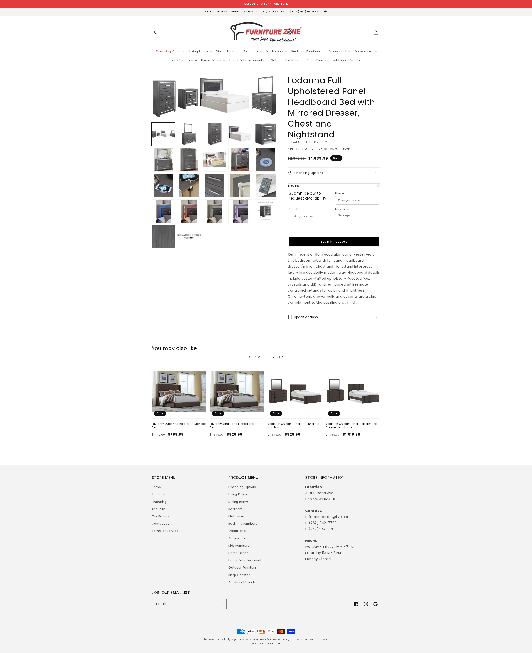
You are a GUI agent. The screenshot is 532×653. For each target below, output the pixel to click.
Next (276, 357)
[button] (156, 32)
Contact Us (160, 523)
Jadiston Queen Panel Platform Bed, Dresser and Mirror (352, 425)
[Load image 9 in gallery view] (240, 160)
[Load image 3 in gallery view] (214, 134)
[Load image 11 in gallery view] (163, 185)
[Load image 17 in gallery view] (189, 211)
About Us (159, 509)
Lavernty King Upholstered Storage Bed (235, 425)
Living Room (237, 494)
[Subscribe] (221, 604)
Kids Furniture (238, 546)
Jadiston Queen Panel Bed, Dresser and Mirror (294, 425)
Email (294, 209)
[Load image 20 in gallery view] (265, 211)
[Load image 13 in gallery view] (214, 185)
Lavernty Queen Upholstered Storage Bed (179, 425)
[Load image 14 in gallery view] (240, 185)
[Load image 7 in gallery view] (189, 160)
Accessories (237, 538)
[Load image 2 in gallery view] (189, 134)
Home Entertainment (244, 560)
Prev (256, 357)
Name (341, 193)
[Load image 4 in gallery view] (240, 134)
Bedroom (235, 509)
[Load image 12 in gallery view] (189, 185)
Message (342, 209)
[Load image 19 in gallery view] (240, 211)
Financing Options (242, 487)
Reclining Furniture (242, 523)
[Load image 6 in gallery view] (163, 160)
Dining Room (238, 502)
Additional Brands (241, 582)
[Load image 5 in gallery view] (265, 134)
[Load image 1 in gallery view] (163, 134)
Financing (159, 502)
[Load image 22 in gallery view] (189, 236)
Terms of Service (165, 531)
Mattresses (237, 516)
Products (159, 494)
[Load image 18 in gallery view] (214, 211)
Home (156, 487)
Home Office (238, 553)
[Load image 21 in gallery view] (163, 236)
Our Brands (160, 516)
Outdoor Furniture (242, 567)
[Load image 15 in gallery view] (265, 185)
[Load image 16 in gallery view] (163, 211)
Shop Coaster (239, 575)
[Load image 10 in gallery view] (265, 160)
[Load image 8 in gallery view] (214, 160)
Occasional (237, 531)
